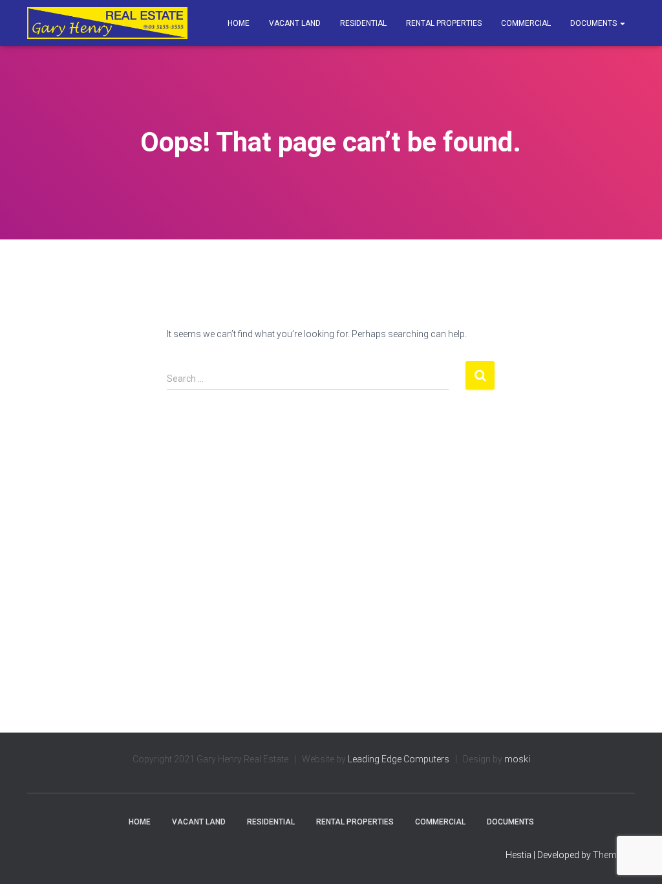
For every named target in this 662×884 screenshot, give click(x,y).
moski (517, 759)
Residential (363, 23)
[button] (622, 23)
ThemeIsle (614, 855)
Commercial (526, 23)
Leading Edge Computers (398, 759)
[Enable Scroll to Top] (636, 858)
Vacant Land (295, 23)
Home (239, 23)
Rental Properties (444, 23)
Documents (594, 23)
